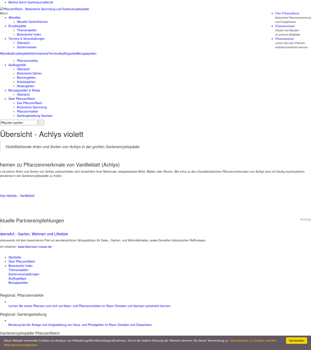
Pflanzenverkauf (285, 26)
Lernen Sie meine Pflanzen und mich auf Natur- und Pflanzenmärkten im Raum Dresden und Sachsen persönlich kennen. (89, 306)
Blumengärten (26, 77)
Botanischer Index (29, 34)
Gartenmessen (27, 47)
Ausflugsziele (68, 53)
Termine (53, 53)
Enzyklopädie (21, 53)
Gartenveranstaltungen (23, 274)
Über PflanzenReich (287, 13)
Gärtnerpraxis (39, 53)
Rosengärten (25, 86)
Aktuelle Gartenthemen (32, 21)
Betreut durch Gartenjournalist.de (30, 2)
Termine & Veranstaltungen (26, 38)
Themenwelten (27, 30)
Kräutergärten (26, 82)
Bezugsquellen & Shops (24, 90)
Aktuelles (6, 53)
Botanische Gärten (29, 73)
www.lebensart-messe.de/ (35, 246)
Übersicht (23, 43)
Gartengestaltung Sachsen (35, 115)
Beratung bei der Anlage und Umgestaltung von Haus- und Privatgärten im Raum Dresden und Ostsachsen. (80, 324)
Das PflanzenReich (29, 103)
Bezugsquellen (86, 53)
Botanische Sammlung (32, 107)
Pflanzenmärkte (284, 38)
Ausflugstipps (17, 278)
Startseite (14, 257)
